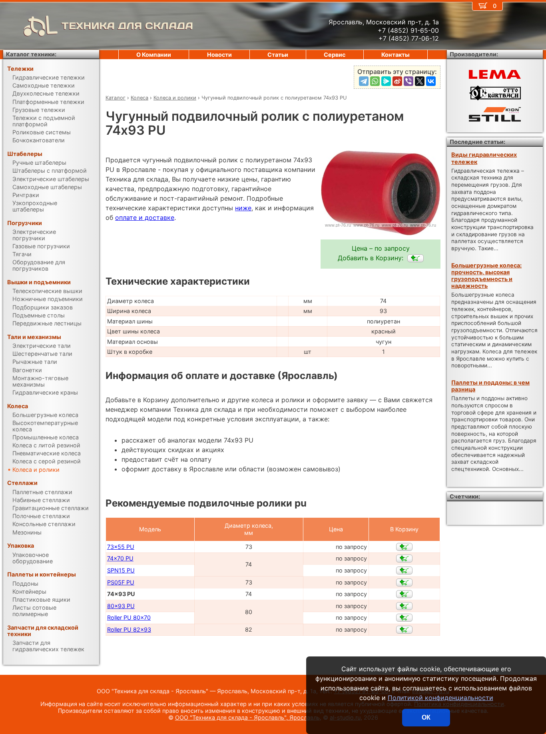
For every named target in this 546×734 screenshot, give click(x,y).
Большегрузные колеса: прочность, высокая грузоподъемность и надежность (486, 275)
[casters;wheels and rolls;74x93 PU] (415, 258)
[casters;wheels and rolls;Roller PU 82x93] (404, 630)
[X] (419, 81)
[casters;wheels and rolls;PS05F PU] (404, 582)
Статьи (277, 54)
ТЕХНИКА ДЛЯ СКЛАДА (127, 26)
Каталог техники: (31, 54)
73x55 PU (120, 546)
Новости (219, 54)
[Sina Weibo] (397, 81)
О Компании (153, 54)
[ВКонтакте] (431, 81)
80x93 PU (121, 605)
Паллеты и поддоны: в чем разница (490, 386)
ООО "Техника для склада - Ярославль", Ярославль (247, 717)
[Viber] (408, 81)
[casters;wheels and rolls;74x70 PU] (404, 558)
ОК (426, 717)
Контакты (395, 54)
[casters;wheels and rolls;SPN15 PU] (404, 570)
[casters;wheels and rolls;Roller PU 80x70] (404, 618)
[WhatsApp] (375, 81)
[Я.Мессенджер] (386, 81)
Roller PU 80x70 (129, 617)
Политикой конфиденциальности (440, 698)
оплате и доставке (144, 217)
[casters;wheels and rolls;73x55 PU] (404, 547)
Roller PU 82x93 (129, 629)
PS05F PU (120, 582)
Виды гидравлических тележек (484, 158)
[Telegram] (364, 81)
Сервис (334, 54)
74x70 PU (120, 558)
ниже (243, 208)
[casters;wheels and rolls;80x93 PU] (404, 606)
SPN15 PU (121, 570)
